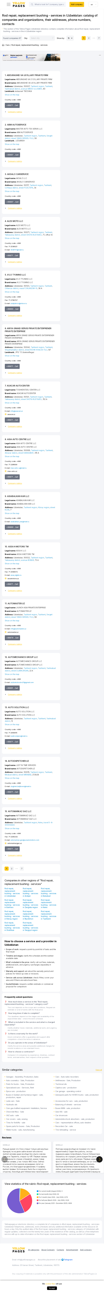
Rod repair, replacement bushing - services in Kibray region (12, 915)
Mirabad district (11, 775)
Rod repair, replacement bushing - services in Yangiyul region (30, 926)
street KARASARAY (26, 453)
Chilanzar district (11, 288)
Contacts (60, 1250)
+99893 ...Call (12, 309)
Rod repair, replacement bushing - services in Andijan (30, 892)
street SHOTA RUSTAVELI (31, 235)
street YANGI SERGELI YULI (22, 138)
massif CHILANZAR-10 (28, 288)
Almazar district (11, 453)
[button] (30, 112)
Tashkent (49, 86)
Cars (8, 45)
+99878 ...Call (12, 638)
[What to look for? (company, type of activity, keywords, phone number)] (32, 4)
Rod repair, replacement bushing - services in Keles (48, 903)
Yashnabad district (12, 89)
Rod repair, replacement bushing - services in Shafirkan (12, 926)
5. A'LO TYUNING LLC (15, 274)
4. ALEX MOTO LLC (14, 221)
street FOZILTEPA (26, 188)
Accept (52, 1288)
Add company (77, 4)
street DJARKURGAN (19, 671)
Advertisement (72, 1250)
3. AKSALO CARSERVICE (17, 174)
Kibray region (43, 507)
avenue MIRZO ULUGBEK (31, 89)
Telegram (68, 1260)
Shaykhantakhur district (14, 350)
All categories (33, 1250)
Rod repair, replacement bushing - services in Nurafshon (30, 915)
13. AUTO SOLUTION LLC (17, 707)
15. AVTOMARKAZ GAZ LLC (18, 811)
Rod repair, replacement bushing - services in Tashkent (48, 915)
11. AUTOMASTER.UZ (15, 603)
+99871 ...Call (12, 105)
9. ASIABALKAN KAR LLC (17, 496)
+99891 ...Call (12, 688)
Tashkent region (37, 86)
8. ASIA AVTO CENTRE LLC (18, 439)
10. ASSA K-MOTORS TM (17, 546)
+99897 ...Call (12, 155)
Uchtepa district (11, 188)
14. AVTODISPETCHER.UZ (17, 761)
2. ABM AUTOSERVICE (15, 124)
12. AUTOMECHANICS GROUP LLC (21, 657)
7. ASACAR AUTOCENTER (17, 385)
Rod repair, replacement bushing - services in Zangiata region (30, 903)
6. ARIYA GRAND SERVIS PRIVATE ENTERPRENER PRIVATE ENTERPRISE (28, 329)
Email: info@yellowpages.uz (23, 1260)
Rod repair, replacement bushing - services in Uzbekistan (12, 892)
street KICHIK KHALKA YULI (36, 350)
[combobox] (93, 4)
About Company (48, 1250)
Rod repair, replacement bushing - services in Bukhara (12, 903)
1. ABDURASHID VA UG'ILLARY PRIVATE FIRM (26, 75)
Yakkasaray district (12, 235)
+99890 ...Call (12, 527)
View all (99, 1070)
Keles (40, 822)
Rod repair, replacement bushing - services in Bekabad (48, 892)
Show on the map (12, 95)
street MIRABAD (25, 775)
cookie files (50, 1284)
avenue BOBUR (27, 560)
